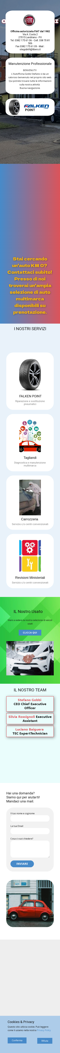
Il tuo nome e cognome (22, 813)
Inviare (22, 864)
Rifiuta (44, 1040)
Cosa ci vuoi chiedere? (21, 838)
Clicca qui (30, 632)
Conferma (17, 1040)
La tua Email (16, 826)
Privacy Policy (44, 1030)
